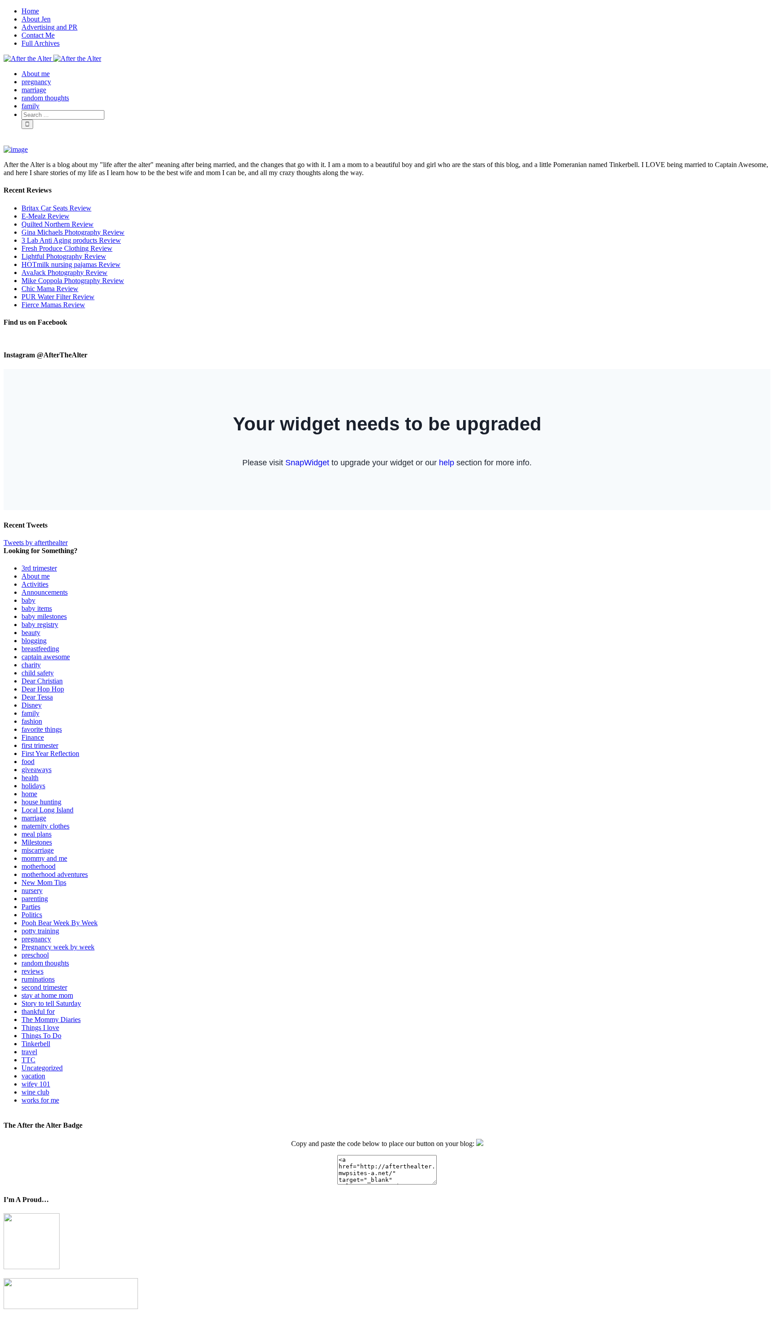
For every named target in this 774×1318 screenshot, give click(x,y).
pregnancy (36, 939)
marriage (34, 818)
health (30, 777)
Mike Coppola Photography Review (73, 280)
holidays (33, 786)
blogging (34, 640)
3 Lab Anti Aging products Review (71, 240)
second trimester (44, 987)
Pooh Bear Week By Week (60, 923)
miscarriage (38, 850)
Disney (32, 705)
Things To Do (41, 1035)
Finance (33, 737)
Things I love (40, 1027)
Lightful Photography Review (64, 256)
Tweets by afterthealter (36, 542)
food (28, 761)
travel (29, 1052)
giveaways (37, 769)
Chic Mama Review (50, 288)
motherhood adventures (55, 874)
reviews (32, 971)
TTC (28, 1060)
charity (31, 665)
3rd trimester (39, 568)
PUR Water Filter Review (58, 297)
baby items (37, 608)
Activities (35, 584)
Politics (32, 915)
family (30, 713)
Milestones (37, 842)
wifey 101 (36, 1084)
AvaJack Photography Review (65, 272)
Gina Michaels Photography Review (73, 232)
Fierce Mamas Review (53, 305)
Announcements (45, 592)
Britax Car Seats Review (56, 208)
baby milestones (44, 616)
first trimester (40, 745)
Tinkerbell (36, 1044)
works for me (40, 1100)
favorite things (42, 729)
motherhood (39, 866)
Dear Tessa (37, 697)
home (29, 794)
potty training (40, 931)
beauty (31, 632)
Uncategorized (42, 1068)
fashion (32, 721)
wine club (35, 1092)
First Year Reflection (50, 753)
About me (36, 576)
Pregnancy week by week (58, 947)
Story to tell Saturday (51, 1003)
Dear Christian (42, 681)
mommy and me (44, 858)
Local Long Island (47, 810)
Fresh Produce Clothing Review (67, 248)
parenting (35, 898)
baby (28, 600)
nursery (32, 890)
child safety (38, 673)
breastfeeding (40, 649)
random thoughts (45, 963)
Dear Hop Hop (43, 689)
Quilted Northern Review (58, 224)
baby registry (40, 624)
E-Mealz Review (45, 216)
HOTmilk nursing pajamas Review (71, 264)
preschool (35, 955)
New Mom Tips (44, 882)
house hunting (41, 802)
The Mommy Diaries (51, 1019)
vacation (33, 1076)
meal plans (37, 834)
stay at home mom (47, 995)
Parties (31, 906)
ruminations (38, 979)
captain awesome (46, 657)
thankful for (38, 1011)
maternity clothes (45, 826)
